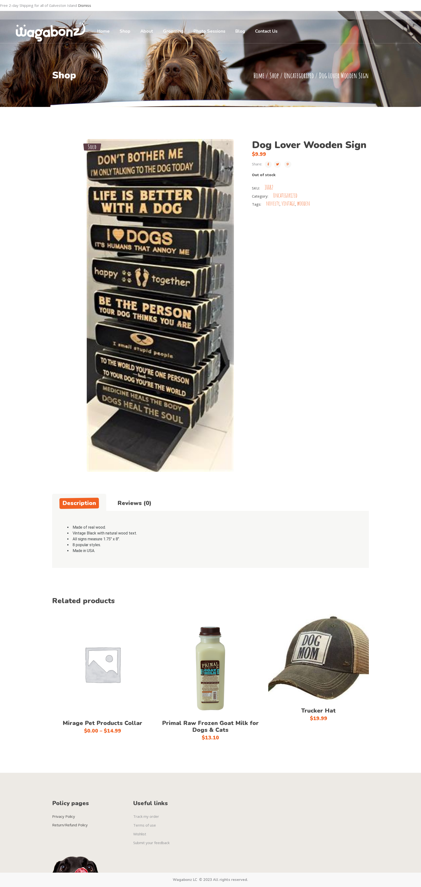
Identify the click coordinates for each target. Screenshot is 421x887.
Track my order (146, 816)
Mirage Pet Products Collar (102, 723)
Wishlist (139, 833)
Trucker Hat (318, 711)
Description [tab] (79, 503)
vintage (288, 203)
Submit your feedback (151, 842)
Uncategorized (299, 75)
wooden (303, 203)
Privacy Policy (63, 816)
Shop (274, 75)
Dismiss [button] (84, 5)
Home (258, 75)
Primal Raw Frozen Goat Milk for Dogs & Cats (210, 726)
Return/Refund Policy (70, 824)
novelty (272, 203)
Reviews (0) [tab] (134, 503)
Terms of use (144, 825)
